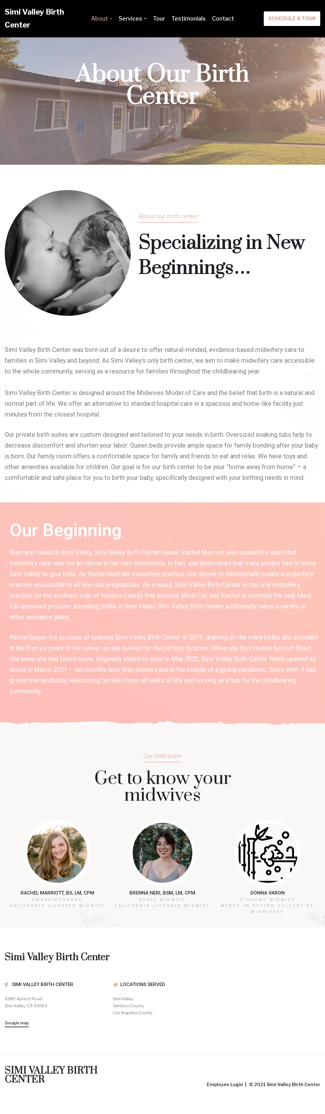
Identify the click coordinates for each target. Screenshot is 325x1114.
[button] (154, 291)
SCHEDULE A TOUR (292, 19)
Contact (223, 18)
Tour (159, 18)
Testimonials (188, 18)
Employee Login (225, 1084)
